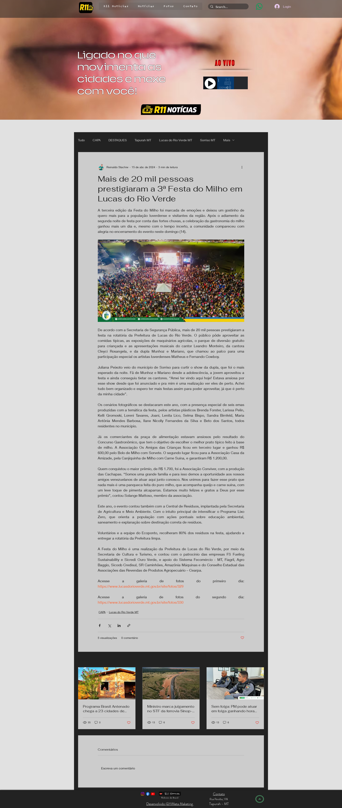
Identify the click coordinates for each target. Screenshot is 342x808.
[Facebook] (147, 794)
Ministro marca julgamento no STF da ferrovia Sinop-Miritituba (170, 708)
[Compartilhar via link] (129, 625)
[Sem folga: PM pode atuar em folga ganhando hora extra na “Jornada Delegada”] (235, 683)
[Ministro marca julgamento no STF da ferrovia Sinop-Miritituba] (171, 683)
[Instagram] (142, 794)
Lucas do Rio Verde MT (175, 140)
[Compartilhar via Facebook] (100, 625)
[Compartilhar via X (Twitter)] (109, 625)
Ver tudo (258, 660)
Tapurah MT (143, 140)
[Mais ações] (241, 167)
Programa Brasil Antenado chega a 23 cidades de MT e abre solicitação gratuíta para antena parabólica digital (106, 708)
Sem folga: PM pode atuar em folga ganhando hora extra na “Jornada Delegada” (234, 708)
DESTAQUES (117, 140)
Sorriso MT (207, 140)
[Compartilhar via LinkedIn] (119, 625)
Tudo (81, 140)
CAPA (97, 140)
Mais (226, 140)
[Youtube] (153, 794)
